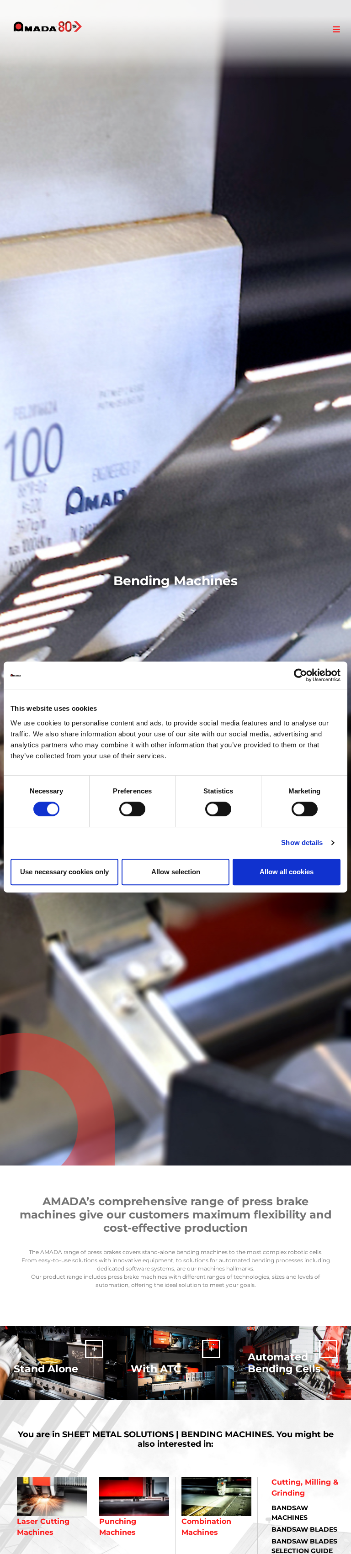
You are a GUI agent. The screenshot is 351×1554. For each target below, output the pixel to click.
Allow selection (175, 872)
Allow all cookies (287, 872)
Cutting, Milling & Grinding (305, 1487)
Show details (302, 842)
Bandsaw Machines (289, 1513)
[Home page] (48, 26)
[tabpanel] (175, 583)
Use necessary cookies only (64, 872)
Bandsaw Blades (304, 1529)
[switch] (132, 809)
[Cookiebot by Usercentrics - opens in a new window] (300, 675)
